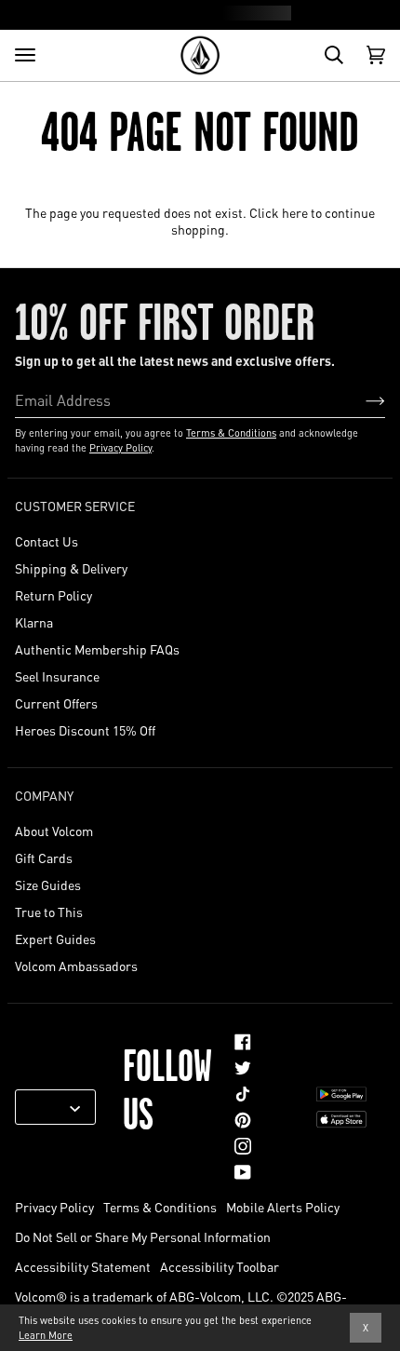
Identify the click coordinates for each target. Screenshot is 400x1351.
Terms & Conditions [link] (160, 1206)
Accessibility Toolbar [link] (219, 1266)
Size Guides (48, 884)
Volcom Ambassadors (76, 965)
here (295, 212)
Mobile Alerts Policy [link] (283, 1206)
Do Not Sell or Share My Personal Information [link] (143, 1236)
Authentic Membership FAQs (97, 649)
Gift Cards (44, 857)
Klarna (34, 622)
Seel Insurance (57, 676)
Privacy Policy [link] (54, 1206)
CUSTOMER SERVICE (75, 505)
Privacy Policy (120, 447)
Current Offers (56, 703)
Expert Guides (55, 938)
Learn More (46, 1335)
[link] (242, 1042)
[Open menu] (25, 54)
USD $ (48, 1107)
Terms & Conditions (231, 432)
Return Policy (53, 595)
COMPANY (44, 795)
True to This (49, 911)
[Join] (360, 399)
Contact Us (46, 541)
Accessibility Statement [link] (83, 1266)
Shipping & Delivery (71, 568)
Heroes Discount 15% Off (85, 730)
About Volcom (54, 830)
